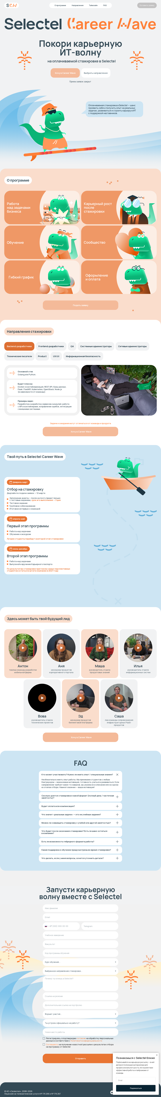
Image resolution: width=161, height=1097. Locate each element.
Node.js (58, 389)
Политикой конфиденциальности (86, 1040)
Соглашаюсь (52, 1044)
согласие (81, 1038)
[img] (112, 1092)
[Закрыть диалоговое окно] (157, 1055)
